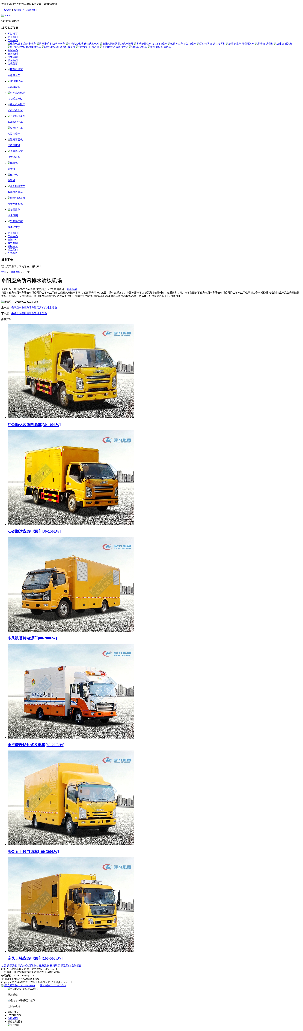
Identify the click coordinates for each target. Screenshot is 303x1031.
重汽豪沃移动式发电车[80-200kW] (36, 745)
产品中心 (13, 40)
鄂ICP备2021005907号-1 (53, 985)
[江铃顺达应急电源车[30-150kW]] (71, 524)
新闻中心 (13, 50)
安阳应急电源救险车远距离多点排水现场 (34, 307)
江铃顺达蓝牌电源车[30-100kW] (34, 425)
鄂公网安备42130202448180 (19, 985)
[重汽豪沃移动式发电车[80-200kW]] (71, 737)
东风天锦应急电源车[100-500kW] (35, 958)
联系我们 (32, 10)
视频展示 (13, 57)
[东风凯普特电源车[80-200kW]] (71, 631)
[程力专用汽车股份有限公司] (6, 15)
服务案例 (13, 53)
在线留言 (6, 10)
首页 (3, 272)
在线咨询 (13, 1018)
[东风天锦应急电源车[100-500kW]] (71, 951)
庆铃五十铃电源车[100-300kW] (33, 852)
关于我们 (13, 37)
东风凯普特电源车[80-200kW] (32, 638)
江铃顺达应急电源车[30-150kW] (34, 531)
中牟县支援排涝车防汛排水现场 (29, 313)
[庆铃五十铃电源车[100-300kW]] (71, 844)
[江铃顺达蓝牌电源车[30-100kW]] (71, 417)
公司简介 (19, 10)
